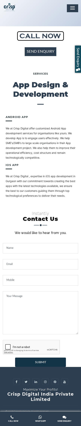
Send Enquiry (40, 51)
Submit (40, 362)
